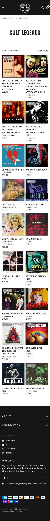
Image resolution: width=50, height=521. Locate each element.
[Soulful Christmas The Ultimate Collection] (13, 334)
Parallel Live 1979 (36, 313)
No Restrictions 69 (12, 313)
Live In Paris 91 (34, 239)
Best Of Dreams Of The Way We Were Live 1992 (12, 84)
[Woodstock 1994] (37, 374)
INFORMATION (11, 425)
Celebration (9, 204)
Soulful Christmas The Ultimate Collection (12, 351)
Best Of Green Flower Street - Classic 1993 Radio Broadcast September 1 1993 (36, 86)
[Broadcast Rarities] (13, 155)
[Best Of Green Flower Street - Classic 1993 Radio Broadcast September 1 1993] (37, 66)
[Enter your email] (45, 478)
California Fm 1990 (36, 170)
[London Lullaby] (13, 262)
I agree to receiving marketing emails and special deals (25, 484)
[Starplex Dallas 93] (13, 374)
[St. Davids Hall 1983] (37, 334)
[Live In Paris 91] (37, 224)
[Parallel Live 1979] (37, 299)
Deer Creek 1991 (34, 204)
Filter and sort (12, 50)
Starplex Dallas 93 (13, 388)
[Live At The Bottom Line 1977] (13, 224)
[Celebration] (13, 190)
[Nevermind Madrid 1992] (37, 262)
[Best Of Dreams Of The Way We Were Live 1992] (13, 66)
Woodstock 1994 (35, 388)
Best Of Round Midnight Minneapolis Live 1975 (35, 131)
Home (4, 18)
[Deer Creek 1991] (37, 190)
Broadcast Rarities (13, 170)
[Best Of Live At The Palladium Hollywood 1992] (13, 112)
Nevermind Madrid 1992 (36, 277)
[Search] (43, 7)
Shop (11, 18)
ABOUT (6, 416)
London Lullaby (11, 276)
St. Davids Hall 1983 (34, 349)
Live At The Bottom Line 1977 (12, 240)
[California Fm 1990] (37, 155)
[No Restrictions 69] (13, 299)
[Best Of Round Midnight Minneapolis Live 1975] (37, 112)
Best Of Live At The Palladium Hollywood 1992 (12, 130)
